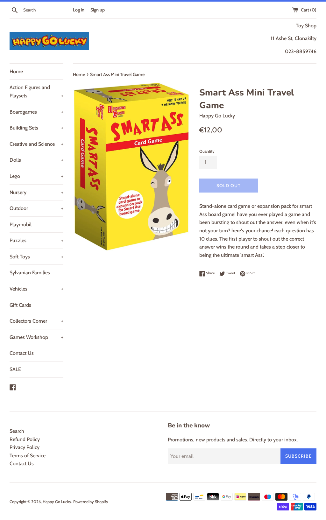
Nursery (36, 192)
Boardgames (36, 112)
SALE (15, 369)
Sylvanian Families (30, 273)
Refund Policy (25, 439)
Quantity (207, 151)
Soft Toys (36, 257)
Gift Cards (20, 305)
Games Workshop (36, 337)
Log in (78, 10)
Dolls (36, 160)
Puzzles (36, 240)
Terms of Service (28, 456)
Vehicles (36, 289)
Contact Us (22, 353)
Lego (36, 176)
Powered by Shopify (90, 501)
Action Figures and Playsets (36, 91)
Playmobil (21, 224)
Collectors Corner (36, 321)
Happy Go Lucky (57, 501)
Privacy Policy (24, 447)
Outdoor (36, 208)
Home (16, 71)
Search (17, 431)
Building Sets (36, 128)
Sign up (97, 10)
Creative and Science (36, 144)
